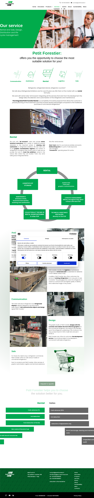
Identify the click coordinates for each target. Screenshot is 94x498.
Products (48, 7)
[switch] (39, 258)
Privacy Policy (77, 495)
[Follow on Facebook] (6, 495)
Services (56, 7)
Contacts (57, 9)
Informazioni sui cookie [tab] (67, 238)
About (70, 7)
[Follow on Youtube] (9, 495)
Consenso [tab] (26, 238)
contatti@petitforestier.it (79, 2)
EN (64, 9)
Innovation (41, 7)
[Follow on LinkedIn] (13, 495)
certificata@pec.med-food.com (59, 474)
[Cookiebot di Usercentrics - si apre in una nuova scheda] (70, 234)
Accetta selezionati (47, 263)
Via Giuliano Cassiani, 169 (35, 474)
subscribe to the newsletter (57, 481)
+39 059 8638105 (65, 2)
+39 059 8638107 (56, 478)
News (84, 7)
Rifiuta (27, 263)
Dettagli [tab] (47, 238)
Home (34, 7)
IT (61, 9)
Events (64, 7)
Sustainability (77, 7)
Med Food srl (31, 472)
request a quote (47, 384)
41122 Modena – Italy (33, 476)
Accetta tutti (67, 263)
